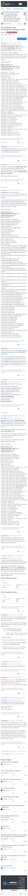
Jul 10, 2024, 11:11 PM (16, 348)
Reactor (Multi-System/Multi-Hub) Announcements (9, 816)
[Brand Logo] (9, 4)
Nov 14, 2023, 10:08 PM (16, 164)
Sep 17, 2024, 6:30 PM (16, 614)
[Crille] (1, 809)
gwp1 (4, 849)
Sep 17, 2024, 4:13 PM (16, 535)
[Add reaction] (18, 142)
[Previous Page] (2, 18)
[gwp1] (1, 838)
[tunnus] (1, 764)
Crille (4, 809)
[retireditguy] (1, 773)
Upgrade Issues (5, 826)
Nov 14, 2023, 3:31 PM (16, 146)
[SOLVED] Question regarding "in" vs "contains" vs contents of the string (14, 846)
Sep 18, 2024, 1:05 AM (16, 677)
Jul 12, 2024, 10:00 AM (16, 381)
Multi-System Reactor (7, 23)
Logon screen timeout (6, 866)
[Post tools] (26, 142)
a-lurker (4, 859)
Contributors (21, 880)
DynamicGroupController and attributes (11, 779)
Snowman (4, 43)
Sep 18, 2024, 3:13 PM (16, 720)
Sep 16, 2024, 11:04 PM (16, 418)
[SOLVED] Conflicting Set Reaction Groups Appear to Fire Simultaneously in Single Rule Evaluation (14, 835)
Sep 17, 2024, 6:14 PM (16, 558)
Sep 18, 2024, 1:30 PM (16, 700)
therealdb (5, 781)
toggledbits (4, 146)
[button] (2, 894)
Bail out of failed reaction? (7, 788)
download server (7, 150)
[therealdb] (1, 781)
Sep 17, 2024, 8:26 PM (16, 664)
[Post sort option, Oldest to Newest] (2, 39)
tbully (4, 828)
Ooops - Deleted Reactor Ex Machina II (11, 770)
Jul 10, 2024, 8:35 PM (15, 190)
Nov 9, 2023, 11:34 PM (16, 43)
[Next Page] (26, 18)
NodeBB (22, 879)
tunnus (4, 764)
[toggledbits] (1, 819)
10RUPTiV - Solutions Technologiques (21, 885)
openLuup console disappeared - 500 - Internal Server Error (13, 856)
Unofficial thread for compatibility (10, 12)
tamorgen (5, 790)
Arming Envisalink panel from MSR (10, 797)
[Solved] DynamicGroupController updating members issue (12, 806)
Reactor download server (12, 361)
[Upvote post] (21, 142)
